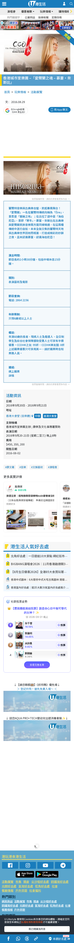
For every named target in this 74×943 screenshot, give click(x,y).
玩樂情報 (20, 92)
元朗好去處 (9, 886)
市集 (18, 881)
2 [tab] (32, 21)
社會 (55, 886)
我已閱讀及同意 (37, 929)
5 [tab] (43, 21)
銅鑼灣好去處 (59, 881)
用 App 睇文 (61, 109)
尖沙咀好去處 (40, 881)
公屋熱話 (30, 17)
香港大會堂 (50, 416)
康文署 (10, 467)
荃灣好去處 (25, 886)
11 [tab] (43, 25)
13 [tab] (36, 29)
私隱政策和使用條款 (32, 922)
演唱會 (11, 11)
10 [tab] (39, 25)
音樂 (23, 467)
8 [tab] (32, 25)
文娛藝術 (38, 467)
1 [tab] (29, 21)
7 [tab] (29, 25)
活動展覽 (36, 92)
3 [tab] (36, 21)
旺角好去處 (42, 886)
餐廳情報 (7, 890)
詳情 (11, 375)
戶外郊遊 (21, 890)
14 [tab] (39, 29)
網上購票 (14, 371)
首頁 (7, 92)
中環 (37, 416)
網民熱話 (7, 901)
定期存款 (57, 17)
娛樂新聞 (43, 17)
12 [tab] (46, 25)
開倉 (26, 881)
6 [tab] (46, 21)
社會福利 (35, 890)
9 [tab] (36, 25)
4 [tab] (39, 21)
